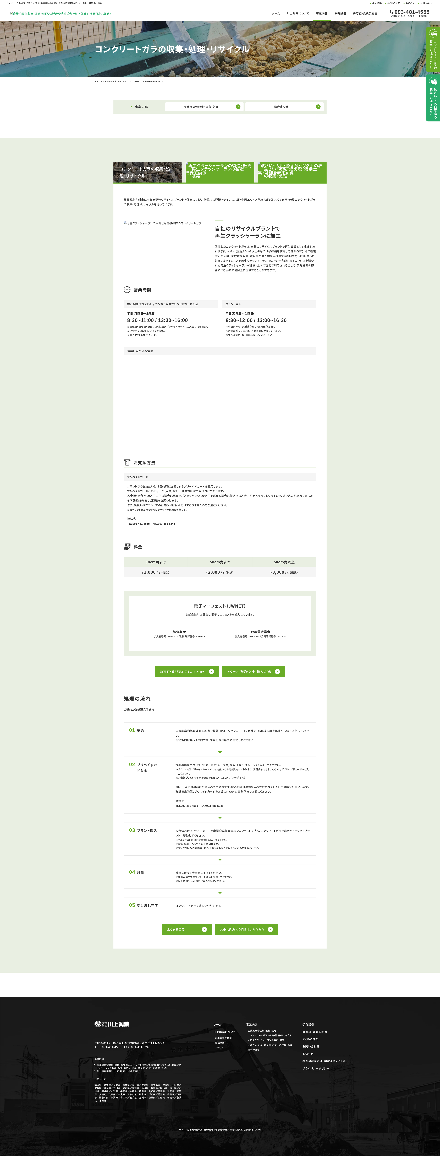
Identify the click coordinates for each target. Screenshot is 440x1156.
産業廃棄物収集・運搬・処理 (262, 1030)
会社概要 (377, 3)
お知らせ (410, 3)
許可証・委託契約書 (365, 13)
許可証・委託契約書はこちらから (183, 671)
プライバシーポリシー (315, 1068)
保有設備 (340, 13)
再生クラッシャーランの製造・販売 (267, 1040)
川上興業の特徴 (223, 1037)
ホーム (276, 13)
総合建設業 (254, 1049)
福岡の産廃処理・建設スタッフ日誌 (323, 1061)
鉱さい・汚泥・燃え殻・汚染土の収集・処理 (271, 1045)
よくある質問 (393, 3)
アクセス (219, 1047)
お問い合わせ (427, 3)
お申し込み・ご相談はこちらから (242, 929)
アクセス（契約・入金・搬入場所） (249, 671)
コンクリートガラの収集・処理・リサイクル (271, 1035)
